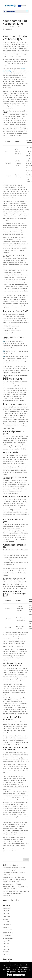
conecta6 (8, 27)
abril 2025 (6, 952)
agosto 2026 (6, 908)
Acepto (10, 975)
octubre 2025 (7, 935)
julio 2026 (6, 911)
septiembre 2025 (8, 938)
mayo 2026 (6, 916)
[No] (30, 970)
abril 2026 (6, 919)
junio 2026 (6, 913)
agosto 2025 (6, 941)
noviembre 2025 (8, 933)
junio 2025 (6, 946)
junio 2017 (6, 954)
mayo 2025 (6, 949)
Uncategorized (7, 29)
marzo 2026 (6, 922)
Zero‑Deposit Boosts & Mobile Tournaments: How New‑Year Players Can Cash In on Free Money (15, 886)
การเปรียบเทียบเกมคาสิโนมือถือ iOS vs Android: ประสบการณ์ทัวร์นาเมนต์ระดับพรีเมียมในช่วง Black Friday (14, 879)
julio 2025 (6, 943)
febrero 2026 (7, 924)
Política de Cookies (19, 975)
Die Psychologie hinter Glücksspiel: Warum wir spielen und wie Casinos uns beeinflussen (16, 893)
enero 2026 (6, 927)
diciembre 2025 (7, 930)
